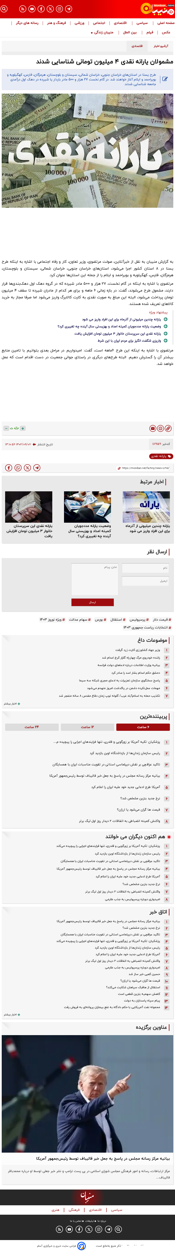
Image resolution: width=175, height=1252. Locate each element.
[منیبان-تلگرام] (68, 8)
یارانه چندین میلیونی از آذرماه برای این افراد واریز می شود (121, 319)
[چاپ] (160, 428)
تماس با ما (76, 1221)
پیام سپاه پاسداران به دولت (142, 1001)
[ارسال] (152, 428)
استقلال (116, 619)
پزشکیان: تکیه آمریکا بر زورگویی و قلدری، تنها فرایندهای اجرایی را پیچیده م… (106, 742)
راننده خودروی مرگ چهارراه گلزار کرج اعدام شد (131, 658)
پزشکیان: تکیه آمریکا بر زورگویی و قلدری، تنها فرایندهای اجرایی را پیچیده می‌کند (108, 846)
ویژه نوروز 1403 (50, 619)
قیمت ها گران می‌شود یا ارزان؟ (138, 810)
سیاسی (143, 23)
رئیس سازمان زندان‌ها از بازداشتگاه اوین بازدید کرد (125, 753)
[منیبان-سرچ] (118, 1229)
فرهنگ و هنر (56, 23)
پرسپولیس (137, 619)
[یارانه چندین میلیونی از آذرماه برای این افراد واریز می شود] (146, 507)
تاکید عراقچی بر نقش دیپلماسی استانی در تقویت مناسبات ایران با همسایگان (106, 764)
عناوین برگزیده (151, 1027)
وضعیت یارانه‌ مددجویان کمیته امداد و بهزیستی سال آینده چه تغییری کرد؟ (109, 326)
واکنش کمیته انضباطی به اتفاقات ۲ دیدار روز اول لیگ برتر (119, 821)
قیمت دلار (160, 619)
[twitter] (27, 467)
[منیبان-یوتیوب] (31, 8)
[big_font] (23, 428)
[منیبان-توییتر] (50, 8)
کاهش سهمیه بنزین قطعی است (139, 994)
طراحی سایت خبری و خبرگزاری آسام (56, 1246)
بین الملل (130, 33)
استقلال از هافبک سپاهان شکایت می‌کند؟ (133, 987)
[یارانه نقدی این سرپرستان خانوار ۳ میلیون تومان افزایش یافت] (28, 507)
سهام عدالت (78, 619)
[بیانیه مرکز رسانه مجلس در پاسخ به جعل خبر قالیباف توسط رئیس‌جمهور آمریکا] (87, 1093)
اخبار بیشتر (10, 704)
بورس (99, 619)
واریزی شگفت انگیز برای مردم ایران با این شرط (129, 341)
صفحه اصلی (166, 23)
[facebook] (8, 467)
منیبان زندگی (103, 33)
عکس (166, 33)
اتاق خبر (158, 912)
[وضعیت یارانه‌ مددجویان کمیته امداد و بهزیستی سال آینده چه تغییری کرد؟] (87, 507)
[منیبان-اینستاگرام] (59, 8)
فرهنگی (75, 1210)
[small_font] (6, 428)
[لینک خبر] (168, 428)
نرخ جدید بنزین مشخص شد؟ (140, 798)
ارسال (92, 602)
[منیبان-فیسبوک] (41, 8)
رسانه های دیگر (27, 23)
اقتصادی (121, 23)
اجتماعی (99, 23)
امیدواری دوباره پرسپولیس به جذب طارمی (132, 899)
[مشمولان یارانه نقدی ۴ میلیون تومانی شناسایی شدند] (36, 467)
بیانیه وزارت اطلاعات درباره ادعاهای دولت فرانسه (129, 665)
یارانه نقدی (158, 456)
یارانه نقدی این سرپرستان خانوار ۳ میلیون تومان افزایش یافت (117, 334)
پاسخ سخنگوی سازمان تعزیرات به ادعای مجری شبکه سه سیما (119, 681)
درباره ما (102, 1221)
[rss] (22, 8)
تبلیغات (89, 1221)
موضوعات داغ (152, 640)
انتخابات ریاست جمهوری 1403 (146, 627)
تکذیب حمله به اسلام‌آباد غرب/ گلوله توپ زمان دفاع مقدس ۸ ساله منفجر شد (109, 696)
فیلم (149, 33)
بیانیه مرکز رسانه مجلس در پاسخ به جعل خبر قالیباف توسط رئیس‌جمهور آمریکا (104, 776)
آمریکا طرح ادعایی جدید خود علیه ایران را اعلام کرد (125, 787)
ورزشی (79, 23)
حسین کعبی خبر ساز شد (144, 974)
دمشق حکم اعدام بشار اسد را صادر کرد (135, 673)
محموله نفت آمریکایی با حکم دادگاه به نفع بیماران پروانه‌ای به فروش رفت (112, 1007)
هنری (56, 1210)
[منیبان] (148, 9)
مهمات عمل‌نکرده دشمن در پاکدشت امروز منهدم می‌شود (123, 688)
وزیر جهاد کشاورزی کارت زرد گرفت (137, 650)
